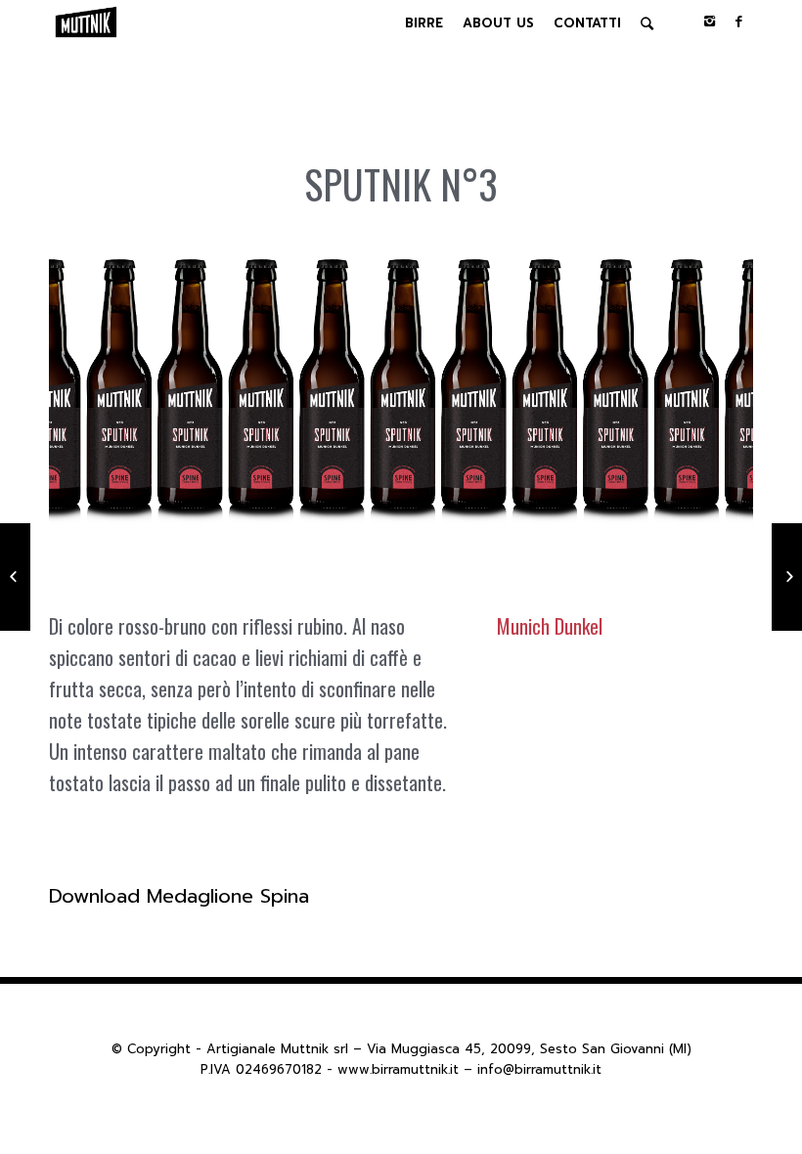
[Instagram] (709, 21)
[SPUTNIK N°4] (787, 577)
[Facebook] (738, 21)
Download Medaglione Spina (179, 895)
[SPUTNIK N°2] (15, 577)
